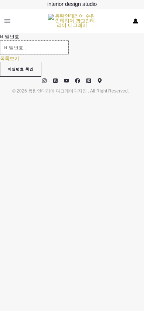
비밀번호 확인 (21, 69)
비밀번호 (9, 36)
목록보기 (9, 58)
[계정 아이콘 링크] (135, 21)
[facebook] (77, 80)
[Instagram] (44, 80)
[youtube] (66, 80)
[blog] (55, 80)
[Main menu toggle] (7, 21)
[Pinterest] (88, 80)
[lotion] (99, 80)
